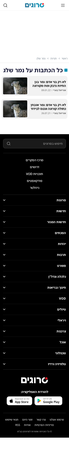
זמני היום (27, 419)
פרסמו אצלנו (57, 419)
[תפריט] (63, 5)
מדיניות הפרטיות (44, 425)
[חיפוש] (5, 5)
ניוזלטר (34, 188)
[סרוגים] (34, 380)
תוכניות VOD (34, 174)
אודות (27, 425)
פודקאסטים (34, 181)
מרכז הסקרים (34, 160)
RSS (17, 425)
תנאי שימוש (11, 419)
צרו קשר (41, 419)
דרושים (34, 167)
